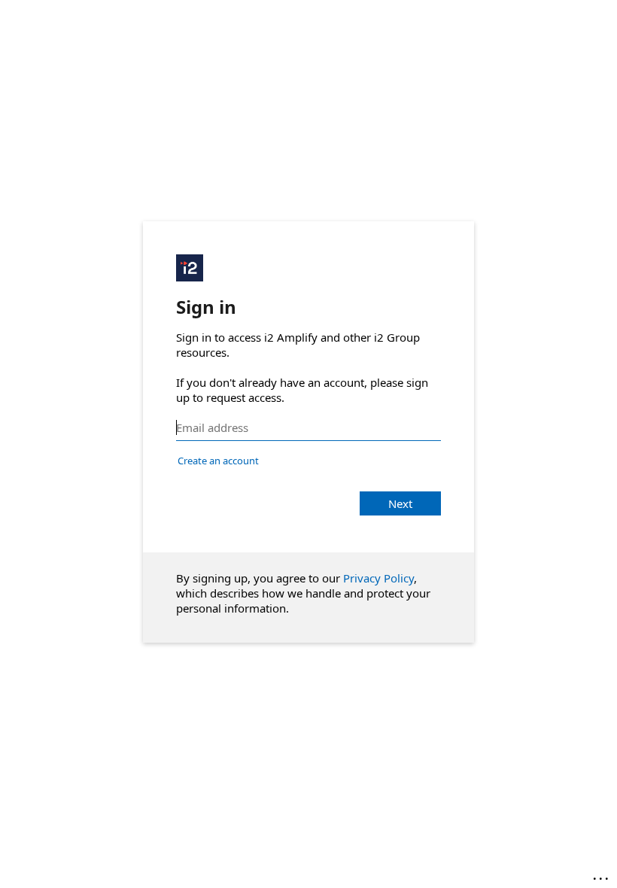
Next (400, 503)
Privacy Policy (378, 577)
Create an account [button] (218, 460)
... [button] (602, 875)
